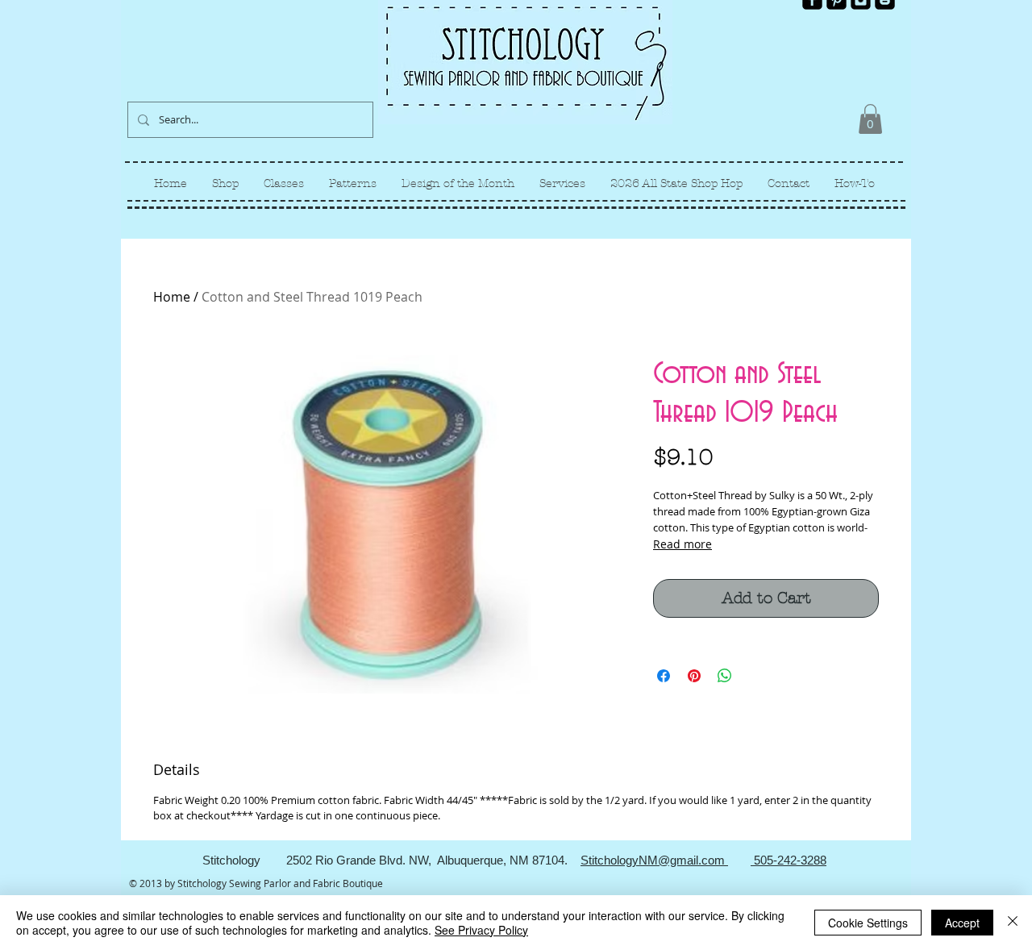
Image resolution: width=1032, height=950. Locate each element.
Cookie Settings (868, 923)
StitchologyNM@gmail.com (654, 860)
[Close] (1012, 922)
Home (171, 297)
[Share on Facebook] (663, 675)
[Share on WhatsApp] (724, 675)
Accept (962, 923)
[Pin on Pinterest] (694, 675)
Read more (682, 544)
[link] (870, 119)
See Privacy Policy (481, 930)
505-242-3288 (788, 860)
